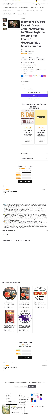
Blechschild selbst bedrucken (10, 7)
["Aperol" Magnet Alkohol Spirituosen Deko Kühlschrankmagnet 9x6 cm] (25, 297)
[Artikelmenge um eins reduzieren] (22, 86)
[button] (24, 53)
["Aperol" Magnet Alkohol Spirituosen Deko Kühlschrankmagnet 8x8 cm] (10, 297)
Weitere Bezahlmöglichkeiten (34, 98)
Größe (22, 57)
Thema (37, 57)
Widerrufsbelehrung (10, 401)
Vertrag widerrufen (11, 404)
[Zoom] (14, 24)
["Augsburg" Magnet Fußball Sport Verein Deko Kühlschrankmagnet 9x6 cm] (10, 321)
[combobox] (25, 4)
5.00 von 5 (28, 168)
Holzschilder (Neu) (23, 7)
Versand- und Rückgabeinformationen (33, 10)
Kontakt (7, 395)
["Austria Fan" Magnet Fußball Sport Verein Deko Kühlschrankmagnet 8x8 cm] (25, 321)
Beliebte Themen (7, 10)
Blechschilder (33, 7)
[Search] (33, 4)
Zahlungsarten (22, 402)
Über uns (20, 395)
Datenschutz (9, 398)
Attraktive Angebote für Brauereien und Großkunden (15, 13)
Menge (22, 84)
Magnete (42, 7)
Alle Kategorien (18, 10)
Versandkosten (30, 89)
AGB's (7, 400)
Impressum (8, 396)
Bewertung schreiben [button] (25, 181)
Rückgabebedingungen (23, 401)
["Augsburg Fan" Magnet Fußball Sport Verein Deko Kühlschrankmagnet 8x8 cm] (40, 297)
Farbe (30, 57)
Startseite (23, 18)
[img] (27, 128)
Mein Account (22, 407)
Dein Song (8, 403)
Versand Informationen (23, 399)
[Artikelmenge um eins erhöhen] (27, 86)
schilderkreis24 (8, 4)
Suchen (20, 404)
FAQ (19, 405)
